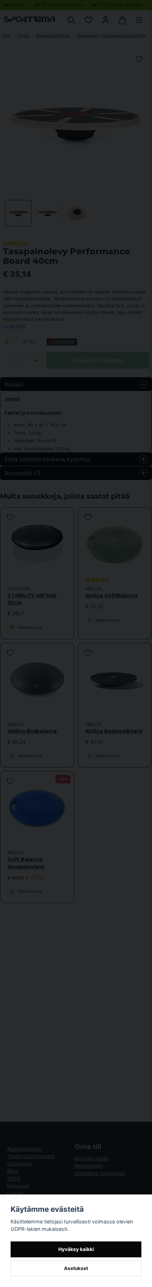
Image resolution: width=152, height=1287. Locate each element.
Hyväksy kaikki (76, 1249)
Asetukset (76, 1268)
